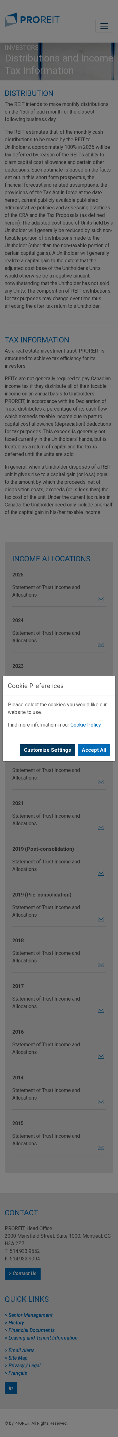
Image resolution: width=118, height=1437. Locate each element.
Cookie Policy (85, 725)
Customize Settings (47, 750)
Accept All (94, 750)
